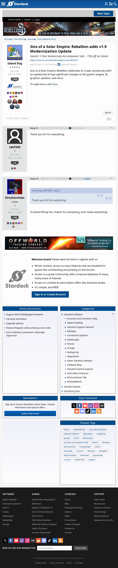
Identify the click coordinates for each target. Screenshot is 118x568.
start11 (98, 446)
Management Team (74, 507)
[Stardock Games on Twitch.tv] (90, 405)
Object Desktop (9, 499)
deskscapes (88, 438)
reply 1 (57, 190)
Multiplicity (7, 520)
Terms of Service (57, 563)
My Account (99, 503)
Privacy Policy (41, 563)
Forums (68, 532)
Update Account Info (103, 520)
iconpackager (85, 446)
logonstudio (98, 455)
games (108, 112)
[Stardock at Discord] (82, 411)
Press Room (18, 39)
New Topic (103, 13)
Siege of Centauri (39, 528)
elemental (84, 455)
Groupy (5, 524)
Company (70, 494)
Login (37, 19)
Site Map (79, 563)
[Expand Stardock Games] (62, 386)
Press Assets (70, 520)
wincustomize (69, 446)
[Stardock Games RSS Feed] (99, 411)
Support (99, 494)
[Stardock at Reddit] (77, 411)
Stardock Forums (69, 64)
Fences (5, 511)
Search (27, 19)
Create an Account (102, 507)
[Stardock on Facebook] (79, 405)
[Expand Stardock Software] (62, 314)
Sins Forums (78, 128)
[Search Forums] (114, 3)
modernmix (80, 459)
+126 (15, 217)
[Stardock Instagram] (96, 405)
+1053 (15, 79)
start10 (95, 442)
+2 (15, 162)
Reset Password (101, 516)
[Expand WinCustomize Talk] (65, 377)
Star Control (37, 516)
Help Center (99, 499)
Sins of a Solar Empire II (42, 511)
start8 (76, 438)
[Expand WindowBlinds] (65, 382)
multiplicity (101, 433)
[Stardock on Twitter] (74, 405)
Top (111, 128)
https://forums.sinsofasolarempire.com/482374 (54, 60)
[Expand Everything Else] (62, 391)
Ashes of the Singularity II (43, 499)
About (67, 499)
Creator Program (72, 524)
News (67, 516)
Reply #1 (34, 128)
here (55, 84)
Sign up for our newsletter (18, 547)
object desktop (70, 455)
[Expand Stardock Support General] (65, 327)
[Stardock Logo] (17, 4)
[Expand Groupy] (65, 348)
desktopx (106, 442)
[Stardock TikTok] (88, 411)
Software (8, 494)
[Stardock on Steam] (101, 405)
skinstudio (68, 451)
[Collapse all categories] (113, 313)
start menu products (97, 429)
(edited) (87, 178)
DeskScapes (7, 516)
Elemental (36, 503)
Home (7, 39)
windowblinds (79, 429)
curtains (67, 459)
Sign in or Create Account (50, 294)
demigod (91, 451)
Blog (67, 503)
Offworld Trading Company (44, 524)
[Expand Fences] (65, 344)
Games (31, 39)
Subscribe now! (30, 413)
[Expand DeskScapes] (65, 340)
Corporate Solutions (11, 503)
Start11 (5, 507)
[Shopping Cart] (110, 3)
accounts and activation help (76, 442)
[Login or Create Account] (106, 3)
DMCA (69, 563)
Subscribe (80, 548)
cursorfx (79, 451)
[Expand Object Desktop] (65, 323)
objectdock (87, 433)
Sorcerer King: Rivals (41, 532)
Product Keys (100, 511)
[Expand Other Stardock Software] (65, 361)
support (91, 459)
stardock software (71, 433)
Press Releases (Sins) (46, 39)
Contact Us (70, 528)
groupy (67, 438)
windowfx (103, 451)
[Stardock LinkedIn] (93, 411)
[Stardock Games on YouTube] (85, 405)
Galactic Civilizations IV (42, 507)
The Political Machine (41, 520)
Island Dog (15, 63)
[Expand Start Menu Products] (65, 373)
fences (66, 429)
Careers (68, 511)
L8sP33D (14, 147)
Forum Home (14, 19)
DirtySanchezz (14, 197)
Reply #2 (34, 178)
